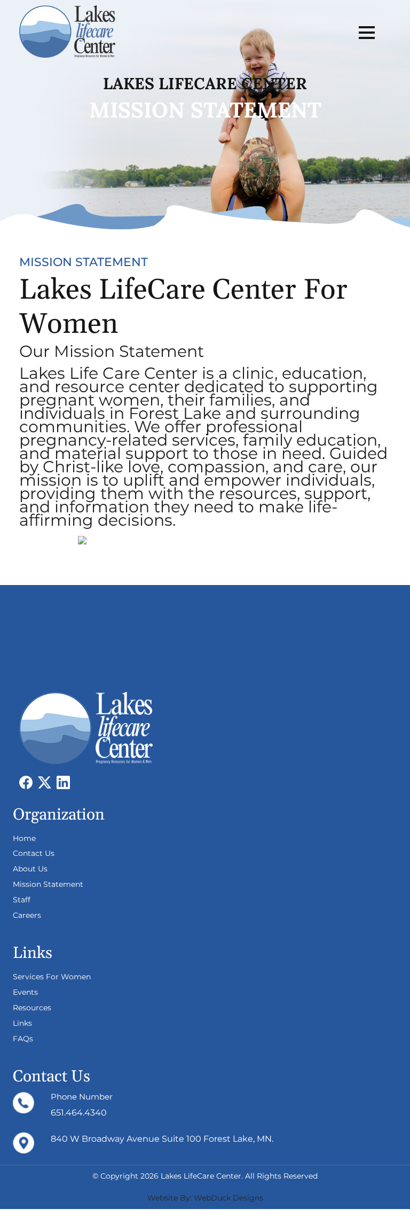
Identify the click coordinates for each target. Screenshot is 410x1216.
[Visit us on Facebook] (28, 782)
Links (22, 1023)
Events (25, 992)
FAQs (23, 1038)
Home (24, 838)
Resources (32, 1007)
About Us (30, 869)
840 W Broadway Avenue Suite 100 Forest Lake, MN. (162, 1139)
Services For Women (52, 976)
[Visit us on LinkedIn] (66, 782)
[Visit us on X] (47, 782)
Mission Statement (48, 884)
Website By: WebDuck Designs (205, 1198)
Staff (21, 900)
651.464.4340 (79, 1113)
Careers (27, 915)
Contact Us (33, 853)
